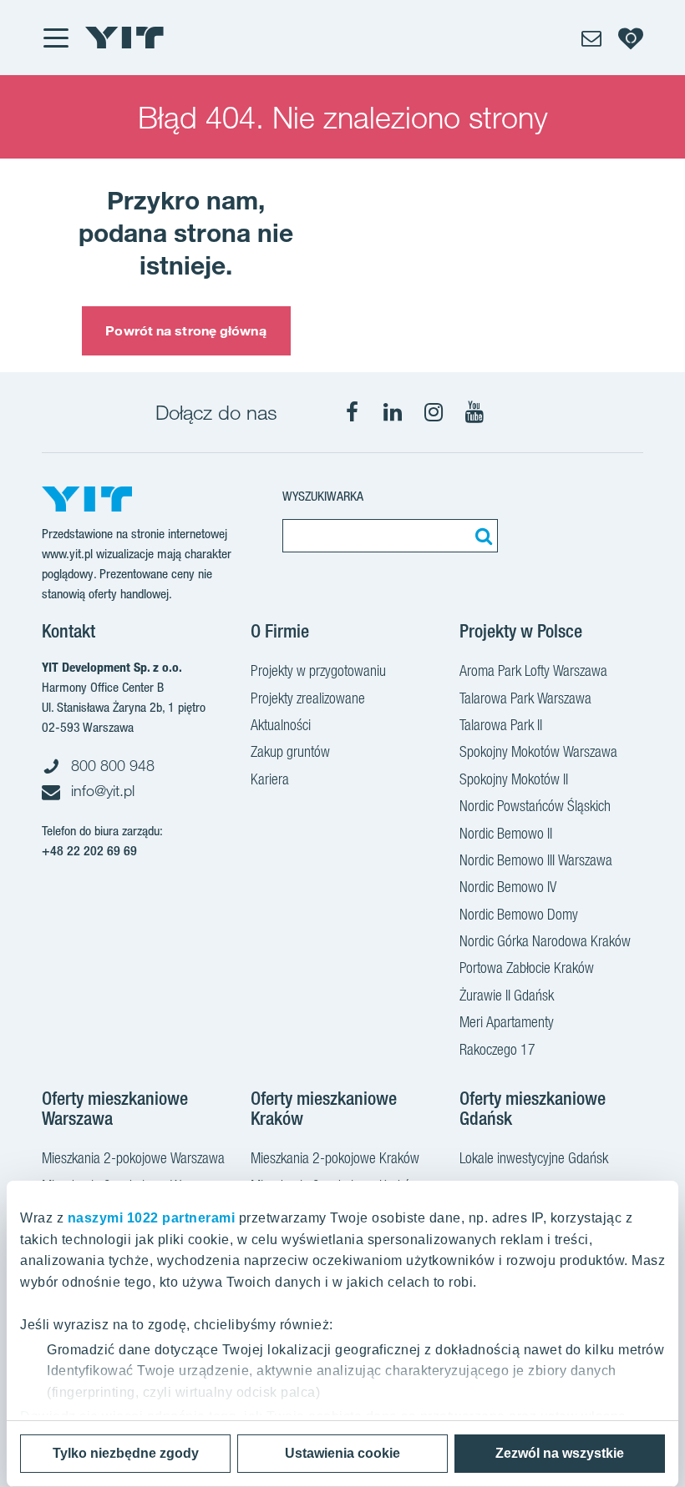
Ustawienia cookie (342, 1453)
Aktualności (281, 724)
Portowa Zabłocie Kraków (526, 967)
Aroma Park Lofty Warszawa (533, 670)
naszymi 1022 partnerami (152, 1218)
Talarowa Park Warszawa (525, 698)
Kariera (270, 779)
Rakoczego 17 (497, 1049)
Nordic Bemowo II (505, 833)
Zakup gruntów (290, 751)
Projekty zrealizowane (308, 698)
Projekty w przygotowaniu (318, 670)
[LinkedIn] (392, 412)
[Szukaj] (481, 536)
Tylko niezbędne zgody (126, 1453)
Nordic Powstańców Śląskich (535, 805)
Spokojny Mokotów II (513, 779)
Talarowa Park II (500, 724)
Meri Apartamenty (506, 1022)
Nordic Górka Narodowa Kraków (545, 941)
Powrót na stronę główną (185, 330)
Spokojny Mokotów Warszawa (538, 751)
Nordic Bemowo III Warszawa (535, 860)
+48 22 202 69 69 (89, 851)
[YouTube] (474, 412)
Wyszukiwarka (322, 496)
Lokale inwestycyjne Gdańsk (533, 1158)
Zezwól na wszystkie (559, 1453)
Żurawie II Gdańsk (506, 995)
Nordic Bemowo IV (507, 886)
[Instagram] (433, 412)
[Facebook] (351, 412)
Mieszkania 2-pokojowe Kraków (335, 1158)
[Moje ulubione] (630, 37)
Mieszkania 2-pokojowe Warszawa (133, 1158)
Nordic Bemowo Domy (518, 914)
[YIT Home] (124, 37)
